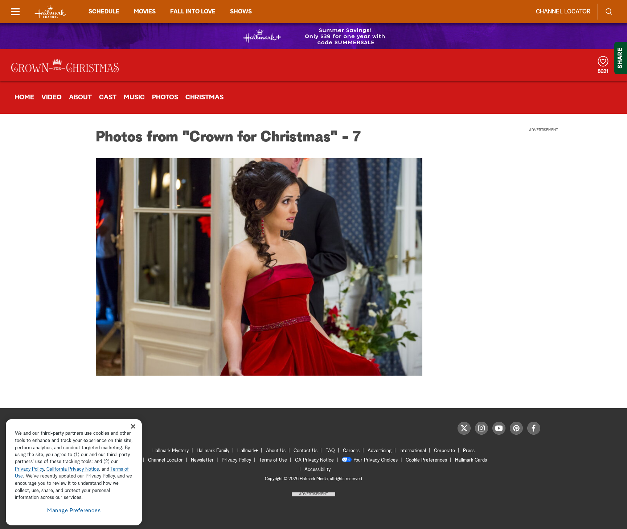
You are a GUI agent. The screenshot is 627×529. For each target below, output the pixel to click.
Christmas (204, 97)
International (412, 451)
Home (24, 97)
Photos (165, 97)
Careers (351, 451)
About (80, 97)
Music (134, 97)
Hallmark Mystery (170, 451)
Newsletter (202, 460)
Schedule (104, 12)
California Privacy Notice (72, 469)
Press (469, 451)
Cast (107, 97)
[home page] (50, 11)
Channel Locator (563, 12)
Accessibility (317, 469)
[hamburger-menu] (15, 11)
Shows (241, 12)
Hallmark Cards (471, 460)
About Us (276, 451)
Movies (145, 12)
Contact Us (305, 451)
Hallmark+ (247, 451)
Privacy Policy (236, 460)
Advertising (380, 451)
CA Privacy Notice (314, 460)
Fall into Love (193, 12)
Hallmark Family (213, 451)
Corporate (444, 451)
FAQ (330, 451)
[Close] (133, 426)
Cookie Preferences (426, 460)
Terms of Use (273, 460)
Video (51, 97)
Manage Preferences (74, 510)
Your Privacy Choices (375, 460)
